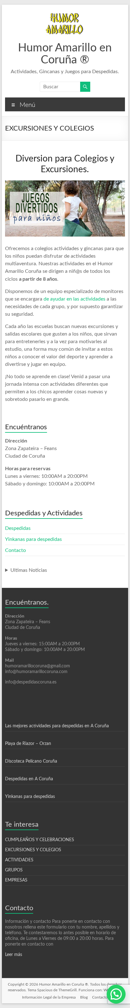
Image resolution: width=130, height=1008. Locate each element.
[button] (116, 994)
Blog (84, 997)
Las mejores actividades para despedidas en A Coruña (57, 726)
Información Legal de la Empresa (49, 997)
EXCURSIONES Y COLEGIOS (33, 850)
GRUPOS (14, 870)
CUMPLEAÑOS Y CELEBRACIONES (39, 840)
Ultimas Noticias (28, 570)
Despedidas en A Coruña (29, 779)
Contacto (15, 550)
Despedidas (18, 528)
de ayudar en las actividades (74, 299)
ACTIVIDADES (19, 860)
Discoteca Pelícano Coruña (31, 761)
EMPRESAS (16, 880)
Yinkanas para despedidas (33, 539)
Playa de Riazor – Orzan (28, 743)
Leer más (13, 954)
